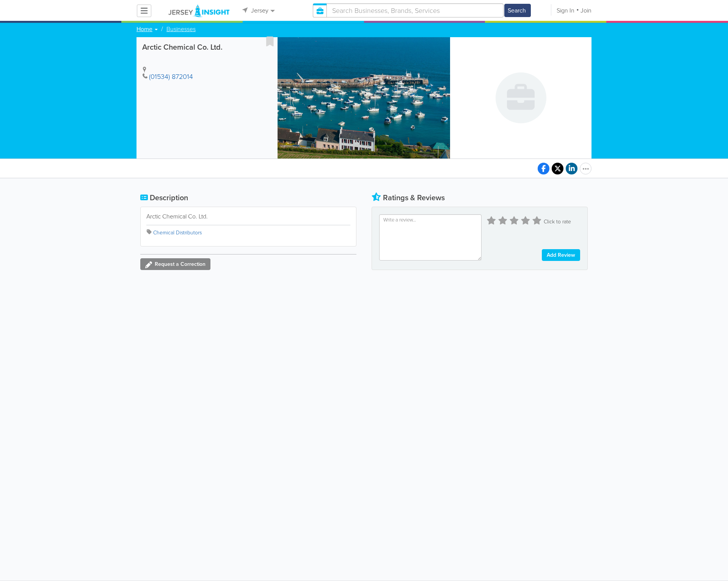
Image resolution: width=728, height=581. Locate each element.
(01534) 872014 (171, 77)
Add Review (561, 255)
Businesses (181, 29)
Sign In (565, 10)
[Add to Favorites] (270, 41)
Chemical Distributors (177, 233)
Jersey (258, 10)
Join (586, 10)
